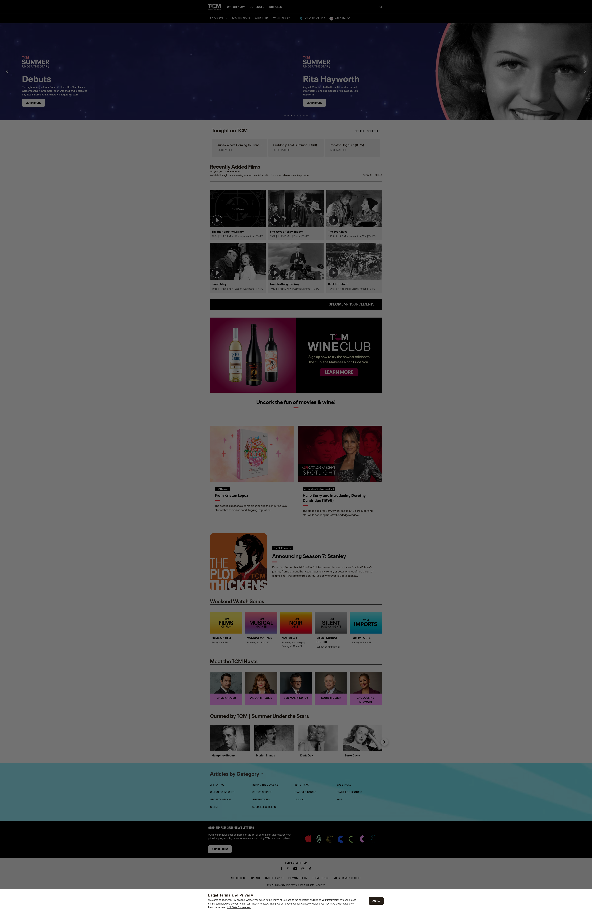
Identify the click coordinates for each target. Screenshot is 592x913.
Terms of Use (280, 900)
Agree (376, 900)
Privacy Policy (258, 903)
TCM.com (227, 900)
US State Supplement (239, 907)
